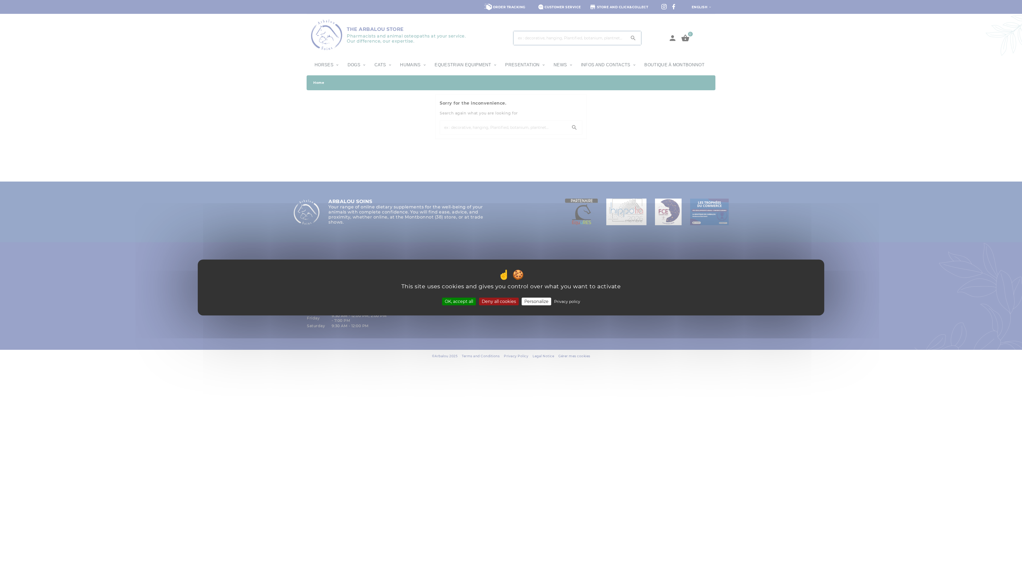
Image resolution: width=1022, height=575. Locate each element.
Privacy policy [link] (567, 301)
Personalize (536, 301)
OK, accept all (459, 301)
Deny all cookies (499, 301)
